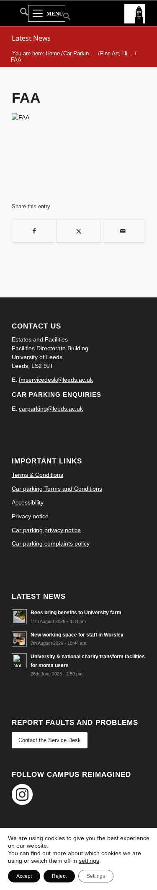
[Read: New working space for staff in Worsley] (19, 639)
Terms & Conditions (37, 474)
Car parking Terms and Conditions (57, 488)
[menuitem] (20, 13)
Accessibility (28, 502)
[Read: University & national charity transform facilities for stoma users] (19, 660)
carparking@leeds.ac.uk (51, 408)
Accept (24, 876)
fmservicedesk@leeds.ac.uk (56, 379)
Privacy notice (30, 516)
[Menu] (47, 13)
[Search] (20, 13)
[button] (61, 17)
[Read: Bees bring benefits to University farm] (19, 616)
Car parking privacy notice (46, 530)
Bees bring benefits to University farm (76, 613)
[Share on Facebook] (34, 231)
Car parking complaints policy (51, 543)
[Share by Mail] (123, 231)
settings (89, 860)
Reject (59, 876)
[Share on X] (79, 231)
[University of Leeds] (134, 13)
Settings (96, 876)
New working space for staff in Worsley (77, 635)
